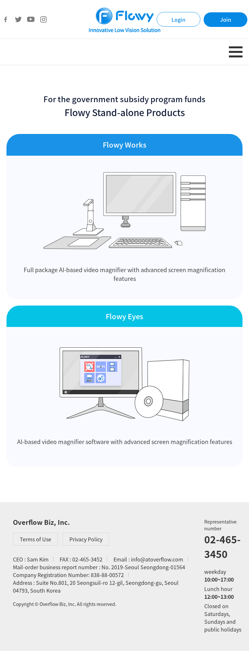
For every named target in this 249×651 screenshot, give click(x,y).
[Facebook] (5, 19)
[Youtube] (30, 19)
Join (225, 19)
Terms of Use (35, 539)
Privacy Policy (85, 539)
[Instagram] (43, 19)
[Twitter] (18, 19)
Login (178, 19)
